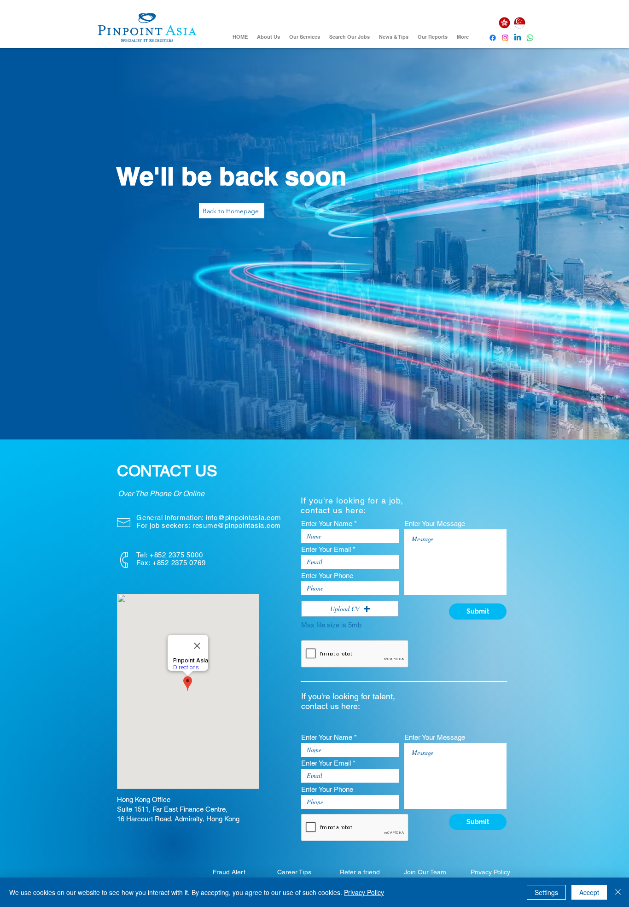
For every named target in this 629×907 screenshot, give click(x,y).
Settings (546, 892)
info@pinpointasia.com (243, 517)
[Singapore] (519, 23)
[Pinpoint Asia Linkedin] (517, 38)
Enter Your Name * (329, 523)
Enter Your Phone (327, 575)
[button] (350, 609)
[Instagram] (505, 38)
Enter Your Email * (328, 549)
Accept (589, 892)
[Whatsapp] (530, 38)
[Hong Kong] (504, 23)
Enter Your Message (434, 523)
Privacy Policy (364, 892)
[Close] (617, 892)
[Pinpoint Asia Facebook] (493, 38)
